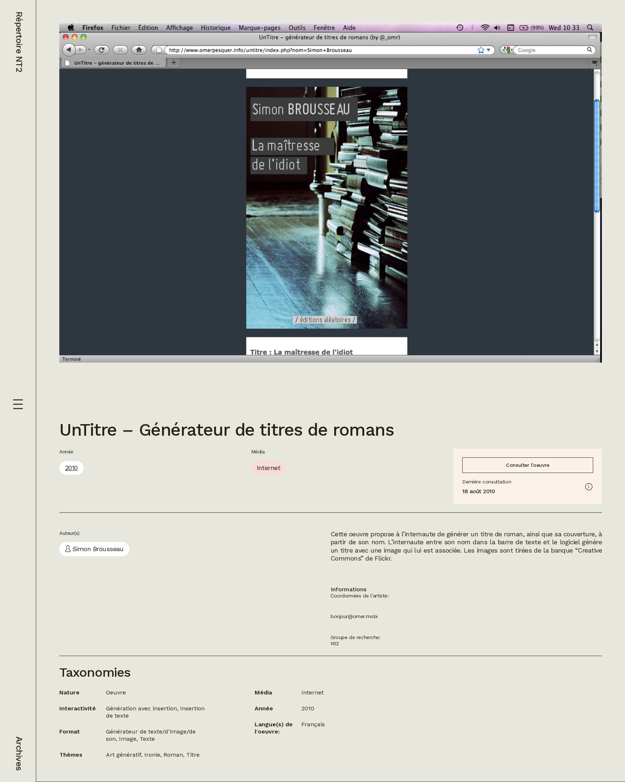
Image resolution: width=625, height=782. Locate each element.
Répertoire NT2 (19, 42)
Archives (19, 753)
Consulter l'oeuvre (527, 465)
